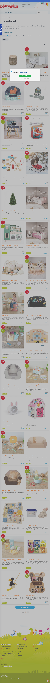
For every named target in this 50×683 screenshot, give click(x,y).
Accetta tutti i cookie (25, 76)
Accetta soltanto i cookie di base (25, 78)
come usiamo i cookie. (23, 72)
